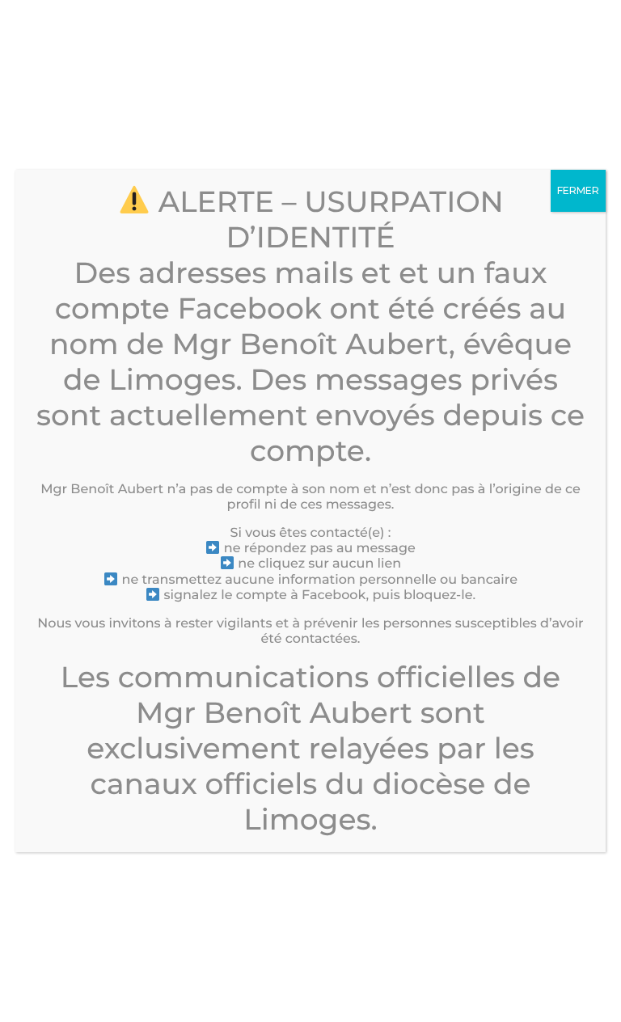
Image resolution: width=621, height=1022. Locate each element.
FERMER (578, 190)
